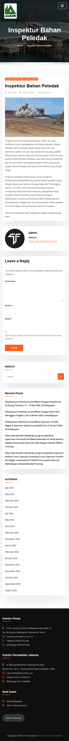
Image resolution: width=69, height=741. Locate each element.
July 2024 (9, 513)
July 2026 (9, 487)
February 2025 (12, 500)
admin (12, 92)
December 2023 (12, 539)
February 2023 (12, 551)
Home (20, 45)
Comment (10, 281)
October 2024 (11, 506)
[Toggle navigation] (62, 6)
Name (9, 305)
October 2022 (11, 577)
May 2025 (9, 494)
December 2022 (12, 564)
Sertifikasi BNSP (30, 79)
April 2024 (9, 526)
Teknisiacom (43, 735)
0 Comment (46, 92)
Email (8, 318)
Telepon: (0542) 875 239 (18, 640)
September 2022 (13, 583)
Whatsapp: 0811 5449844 (18, 681)
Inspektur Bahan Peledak (39, 45)
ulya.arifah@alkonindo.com (20, 673)
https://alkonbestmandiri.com (43, 241)
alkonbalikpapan (14, 701)
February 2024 (12, 532)
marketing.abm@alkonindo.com (20, 636)
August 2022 (11, 590)
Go (61, 376)
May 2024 (9, 519)
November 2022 (12, 571)
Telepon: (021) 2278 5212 (18, 677)
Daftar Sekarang (13, 717)
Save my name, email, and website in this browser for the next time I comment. (33, 337)
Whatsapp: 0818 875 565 (18, 644)
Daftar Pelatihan (13, 79)
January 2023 (11, 558)
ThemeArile (56, 735)
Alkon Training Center (17, 705)
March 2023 (10, 545)
